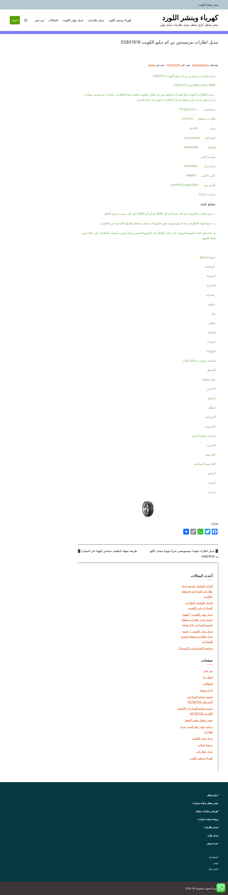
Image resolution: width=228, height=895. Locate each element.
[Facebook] (214, 531)
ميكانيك (151, 64)
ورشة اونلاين (205, 745)
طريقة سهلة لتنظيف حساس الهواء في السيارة (109, 551)
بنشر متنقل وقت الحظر (198, 720)
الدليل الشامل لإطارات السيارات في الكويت (199, 605)
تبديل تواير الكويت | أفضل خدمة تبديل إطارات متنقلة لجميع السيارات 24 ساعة (197, 620)
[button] (220, 887)
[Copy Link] (193, 531)
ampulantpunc (200, 64)
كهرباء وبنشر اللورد (190, 17)
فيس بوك (213, 868)
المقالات (53, 20)
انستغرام (213, 857)
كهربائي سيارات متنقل (206, 811)
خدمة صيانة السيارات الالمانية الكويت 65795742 (195, 711)
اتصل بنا (208, 677)
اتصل (15, 20)
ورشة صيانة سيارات (208, 819)
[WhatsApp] (200, 531)
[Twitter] (207, 531)
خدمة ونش (212, 843)
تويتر (215, 862)
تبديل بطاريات (96, 20)
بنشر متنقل (212, 803)
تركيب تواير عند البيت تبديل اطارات (196, 729)
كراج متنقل (206, 690)
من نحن (39, 20)
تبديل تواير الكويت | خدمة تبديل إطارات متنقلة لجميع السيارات (197, 636)
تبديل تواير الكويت (72, 20)
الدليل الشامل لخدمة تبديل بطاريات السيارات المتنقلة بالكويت (197, 591)
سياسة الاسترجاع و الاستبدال (195, 648)
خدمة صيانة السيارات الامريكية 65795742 (200, 699)
